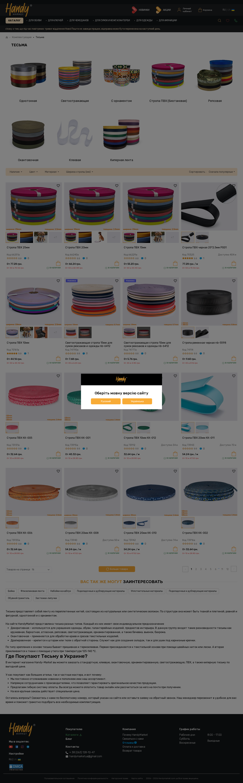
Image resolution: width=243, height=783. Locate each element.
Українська (137, 401)
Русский (106, 401)
